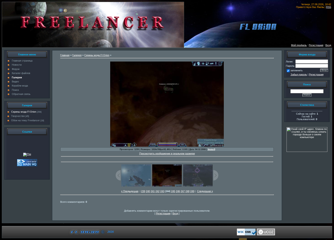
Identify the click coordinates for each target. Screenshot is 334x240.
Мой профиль (299, 45)
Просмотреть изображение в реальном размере (167, 153)
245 (173, 191)
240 (148, 191)
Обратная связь (21, 94)
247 (183, 191)
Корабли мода (20, 85)
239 (143, 191)
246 (178, 191)
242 (157, 191)
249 (192, 191)
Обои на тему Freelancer (25, 120)
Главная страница (22, 60)
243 (162, 191)
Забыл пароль (299, 74)
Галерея (17, 77)
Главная (65, 55)
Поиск (15, 90)
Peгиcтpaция (316, 45)
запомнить (296, 70)
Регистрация (316, 74)
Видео (15, 81)
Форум (16, 69)
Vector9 (211, 149)
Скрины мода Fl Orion (23, 111)
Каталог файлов (21, 73)
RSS (328, 7)
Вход (328, 45)
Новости (17, 64)
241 (153, 191)
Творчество (18, 116)
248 (187, 191)
